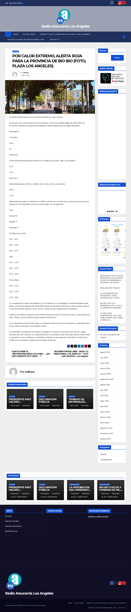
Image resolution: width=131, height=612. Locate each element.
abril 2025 (104, 406)
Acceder (8, 516)
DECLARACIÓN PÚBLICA (47, 400)
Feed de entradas (12, 521)
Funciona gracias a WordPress (15, 605)
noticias (15, 51)
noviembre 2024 (106, 433)
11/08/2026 (105, 493)
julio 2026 (104, 358)
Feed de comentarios (13, 526)
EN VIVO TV (54, 39)
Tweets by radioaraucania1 (98, 516)
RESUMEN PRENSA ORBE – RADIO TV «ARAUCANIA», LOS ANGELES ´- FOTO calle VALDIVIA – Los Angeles (70, 353)
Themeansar (42, 605)
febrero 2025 (105, 417)
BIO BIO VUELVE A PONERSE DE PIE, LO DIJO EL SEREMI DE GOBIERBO (111, 305)
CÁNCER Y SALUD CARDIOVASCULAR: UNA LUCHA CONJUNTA (65, 34)
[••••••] (112, 201)
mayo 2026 (104, 363)
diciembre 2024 (106, 428)
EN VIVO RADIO (29, 34)
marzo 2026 (105, 368)
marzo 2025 (105, 412)
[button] (120, 37)
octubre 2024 (105, 439)
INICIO (16, 34)
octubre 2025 (105, 374)
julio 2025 (104, 390)
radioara (26, 73)
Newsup (33, 605)
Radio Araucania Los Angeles (65, 26)
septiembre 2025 (106, 379)
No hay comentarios (19, 497)
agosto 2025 (105, 385)
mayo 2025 (104, 401)
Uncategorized (106, 460)
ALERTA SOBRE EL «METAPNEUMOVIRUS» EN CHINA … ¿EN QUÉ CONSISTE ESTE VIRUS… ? (31, 353)
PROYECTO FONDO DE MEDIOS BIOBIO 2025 (26, 39)
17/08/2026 (75, 493)
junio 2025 (104, 396)
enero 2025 (104, 423)
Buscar (103, 50)
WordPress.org (11, 531)
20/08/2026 (14, 493)
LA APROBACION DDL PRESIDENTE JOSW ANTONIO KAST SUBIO (110, 295)
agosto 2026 (105, 352)
